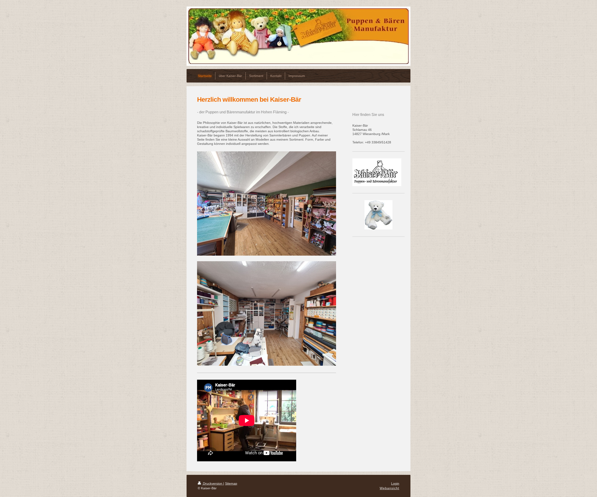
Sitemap (231, 483)
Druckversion (212, 483)
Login (395, 483)
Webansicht (389, 488)
